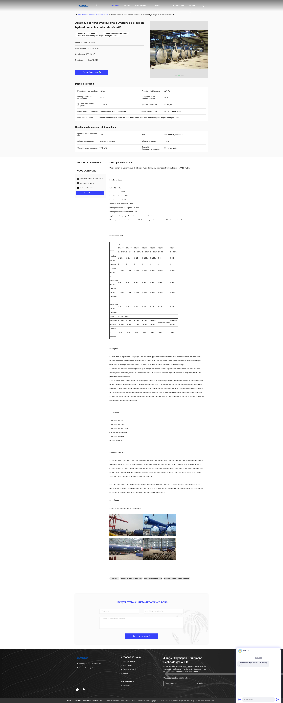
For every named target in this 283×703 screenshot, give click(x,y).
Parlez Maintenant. (90, 72)
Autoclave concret (102, 15)
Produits (115, 6)
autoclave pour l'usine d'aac (131, 578)
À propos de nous (140, 7)
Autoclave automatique (153, 578)
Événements (178, 6)
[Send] (277, 699)
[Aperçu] (84, 5)
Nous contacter (159, 7)
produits (91, 15)
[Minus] (277, 650)
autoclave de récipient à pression (176, 578)
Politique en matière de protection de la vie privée (85, 701)
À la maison (99, 7)
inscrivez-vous (201, 684)
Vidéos (127, 6)
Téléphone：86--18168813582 (89, 664)
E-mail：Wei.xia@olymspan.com (90, 668)
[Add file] (239, 699)
